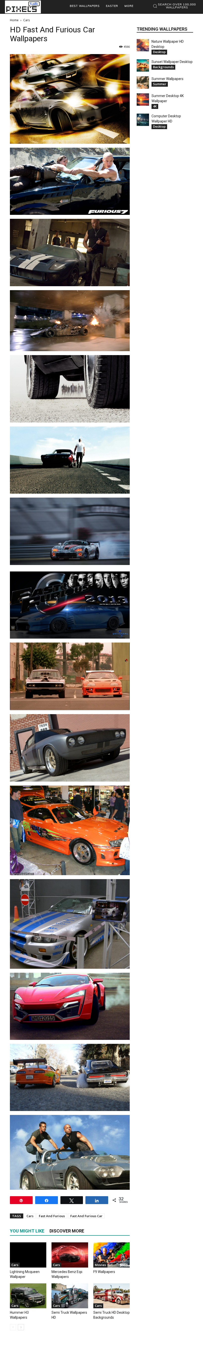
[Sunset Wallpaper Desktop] (143, 65)
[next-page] (21, 1327)
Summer (159, 84)
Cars (29, 1216)
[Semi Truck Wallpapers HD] (69, 1295)
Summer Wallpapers (167, 79)
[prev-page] (13, 1327)
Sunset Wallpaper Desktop (172, 62)
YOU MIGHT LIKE (27, 1230)
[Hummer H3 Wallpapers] (28, 1295)
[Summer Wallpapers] (143, 82)
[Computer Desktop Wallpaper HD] (143, 120)
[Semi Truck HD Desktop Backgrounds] (111, 1295)
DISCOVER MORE (67, 1230)
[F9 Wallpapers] (111, 1254)
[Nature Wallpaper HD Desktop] (143, 45)
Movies (100, 1265)
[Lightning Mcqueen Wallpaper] (28, 1254)
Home (14, 20)
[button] (174, 5)
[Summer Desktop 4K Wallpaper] (143, 99)
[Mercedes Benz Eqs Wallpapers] (69, 1254)
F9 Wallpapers (104, 1272)
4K (155, 106)
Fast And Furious (52, 1216)
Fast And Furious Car (86, 1216)
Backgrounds (163, 67)
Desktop (159, 52)
